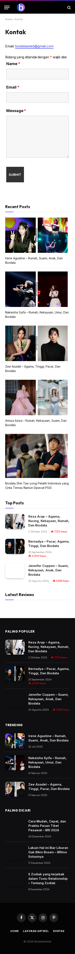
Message (16, 110)
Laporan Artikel (36, 931)
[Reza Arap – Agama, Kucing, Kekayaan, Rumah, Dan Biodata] (15, 521)
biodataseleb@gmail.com (34, 46)
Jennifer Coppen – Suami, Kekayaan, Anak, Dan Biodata (48, 570)
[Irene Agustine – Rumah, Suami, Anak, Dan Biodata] (15, 740)
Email (12, 87)
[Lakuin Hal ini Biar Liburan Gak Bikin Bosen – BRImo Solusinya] (15, 852)
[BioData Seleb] (39, 7)
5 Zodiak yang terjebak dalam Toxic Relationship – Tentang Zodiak (48, 878)
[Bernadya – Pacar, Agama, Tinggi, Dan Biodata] (15, 546)
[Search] (68, 7)
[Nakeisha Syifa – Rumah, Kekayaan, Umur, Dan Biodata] (15, 762)
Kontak (59, 931)
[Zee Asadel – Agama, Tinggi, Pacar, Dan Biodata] (15, 789)
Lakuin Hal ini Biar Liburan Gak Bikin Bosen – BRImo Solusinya (48, 852)
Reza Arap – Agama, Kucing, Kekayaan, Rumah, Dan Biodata (48, 520)
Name (13, 63)
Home (8, 19)
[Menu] (7, 7)
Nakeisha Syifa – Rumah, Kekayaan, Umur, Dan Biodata (47, 762)
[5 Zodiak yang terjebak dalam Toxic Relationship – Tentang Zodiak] (15, 879)
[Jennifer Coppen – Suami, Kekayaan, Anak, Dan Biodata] (15, 570)
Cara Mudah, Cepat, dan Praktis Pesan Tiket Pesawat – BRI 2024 (47, 825)
